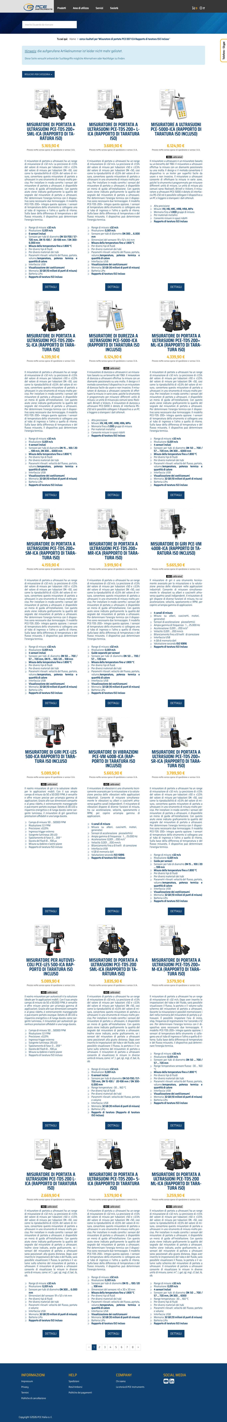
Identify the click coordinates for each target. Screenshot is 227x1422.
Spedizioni (74, 1381)
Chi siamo (121, 1381)
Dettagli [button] (51, 287)
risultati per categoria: (38, 74)
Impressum (27, 1381)
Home (72, 39)
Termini (25, 1393)
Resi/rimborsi (75, 1387)
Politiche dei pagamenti (80, 1393)
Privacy (25, 1387)
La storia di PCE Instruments (130, 1387)
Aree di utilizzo (81, 8)
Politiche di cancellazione (33, 1398)
